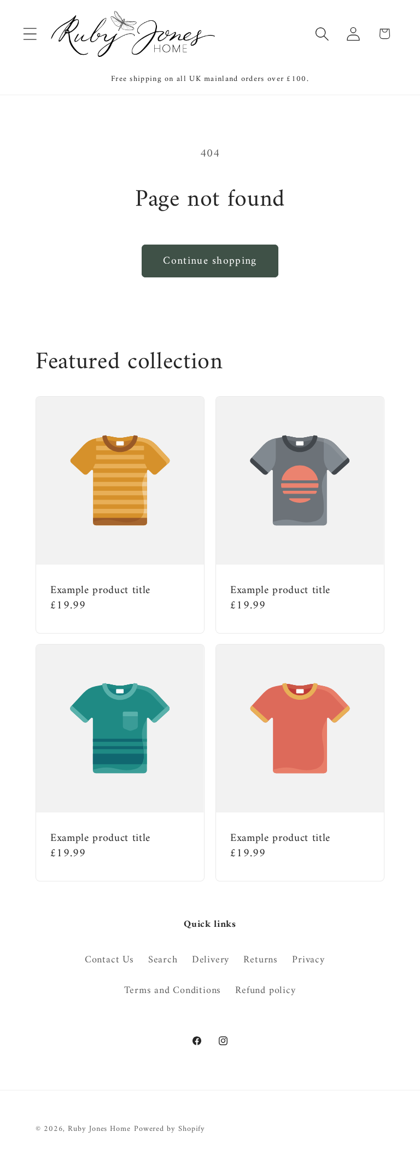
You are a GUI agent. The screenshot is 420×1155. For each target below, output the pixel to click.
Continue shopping (209, 261)
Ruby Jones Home (99, 1129)
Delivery (210, 960)
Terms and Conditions (172, 991)
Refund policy (265, 991)
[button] (29, 33)
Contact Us (109, 961)
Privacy (308, 960)
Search (163, 960)
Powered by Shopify (169, 1129)
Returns (260, 960)
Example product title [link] (100, 591)
